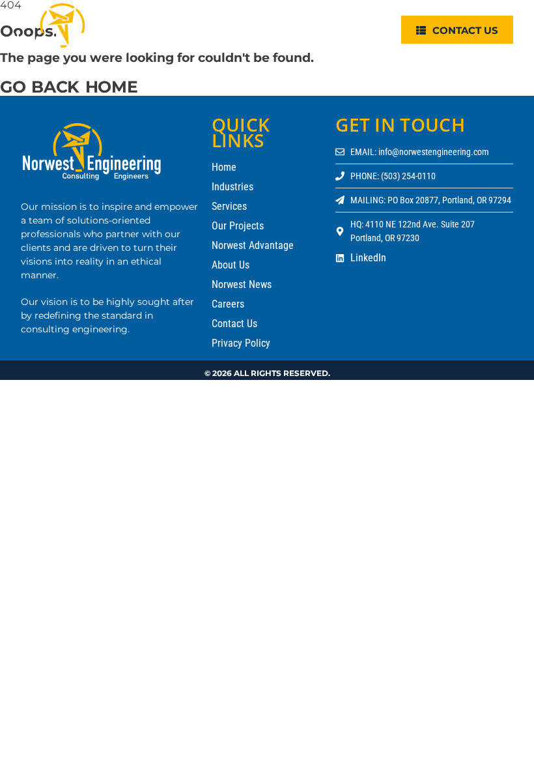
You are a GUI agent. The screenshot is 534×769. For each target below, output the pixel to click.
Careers (228, 304)
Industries (232, 187)
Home (224, 167)
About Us (230, 265)
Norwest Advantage (253, 245)
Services (229, 206)
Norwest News (242, 284)
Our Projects (238, 226)
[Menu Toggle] (376, 29)
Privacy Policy (241, 343)
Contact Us (234, 323)
